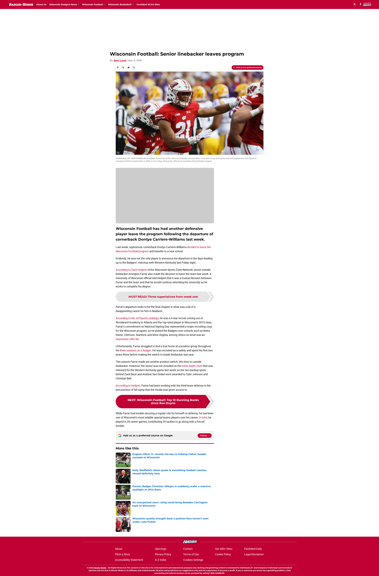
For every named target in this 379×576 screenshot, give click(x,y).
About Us (41, 4)
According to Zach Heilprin (131, 269)
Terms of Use (191, 554)
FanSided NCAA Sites (148, 4)
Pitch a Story (122, 554)
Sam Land (120, 60)
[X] (354, 4)
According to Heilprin (128, 385)
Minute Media (100, 568)
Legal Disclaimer (254, 554)
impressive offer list (127, 339)
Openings (160, 548)
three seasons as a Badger (135, 350)
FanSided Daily (253, 548)
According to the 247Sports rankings (137, 318)
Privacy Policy (163, 554)
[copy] (134, 67)
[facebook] (360, 4)
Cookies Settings (193, 559)
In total (203, 417)
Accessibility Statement (129, 559)
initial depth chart (191, 365)
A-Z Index (160, 559)
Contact (188, 548)
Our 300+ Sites (223, 548)
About (118, 548)
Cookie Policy (223, 554)
